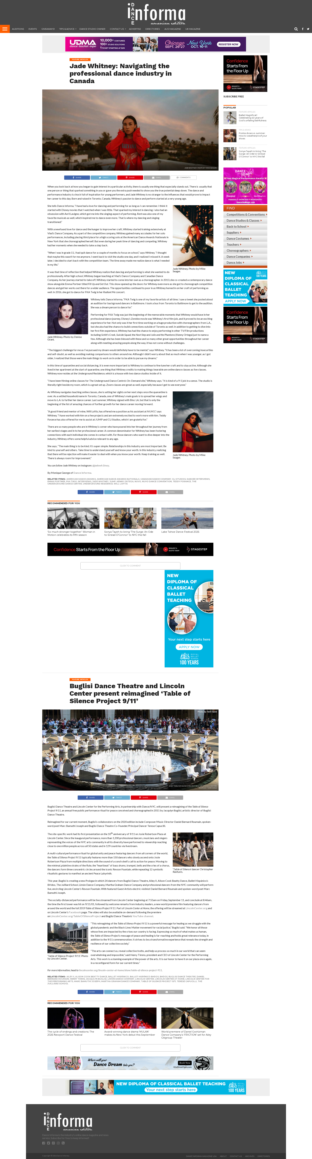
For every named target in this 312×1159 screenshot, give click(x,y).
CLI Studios (179, 479)
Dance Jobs (234, 262)
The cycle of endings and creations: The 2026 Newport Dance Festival (70, 1033)
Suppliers (233, 232)
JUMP (113, 481)
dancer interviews (198, 479)
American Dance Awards (81, 479)
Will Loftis (121, 483)
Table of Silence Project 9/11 (158, 981)
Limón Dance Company (121, 979)
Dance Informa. (82, 472)
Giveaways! (48, 29)
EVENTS (33, 29)
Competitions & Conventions (246, 214)
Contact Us (117, 29)
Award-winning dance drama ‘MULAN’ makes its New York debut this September (129, 1033)
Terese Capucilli (187, 981)
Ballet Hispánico (118, 976)
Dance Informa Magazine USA (201, 1156)
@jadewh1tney (100, 465)
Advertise (135, 29)
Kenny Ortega (125, 481)
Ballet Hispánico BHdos (144, 976)
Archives (249, 1156)
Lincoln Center (144, 979)
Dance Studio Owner (92, 29)
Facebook (75, 912)
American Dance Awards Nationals (118, 479)
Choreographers (238, 250)
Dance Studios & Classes (243, 220)
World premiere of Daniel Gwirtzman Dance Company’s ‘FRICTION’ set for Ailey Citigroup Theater (186, 1034)
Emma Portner (56, 481)
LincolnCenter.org (196, 908)
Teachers (233, 244)
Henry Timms (77, 979)
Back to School (236, 226)
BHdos (164, 976)
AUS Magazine (172, 29)
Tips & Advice (66, 29)
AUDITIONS (18, 29)
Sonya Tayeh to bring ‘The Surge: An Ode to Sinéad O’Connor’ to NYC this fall (128, 533)
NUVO (138, 481)
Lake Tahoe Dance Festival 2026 (180, 531)
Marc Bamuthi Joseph (87, 981)
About (223, 1156)
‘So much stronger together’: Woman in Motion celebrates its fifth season (71, 533)
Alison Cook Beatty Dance (91, 976)
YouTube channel (143, 916)
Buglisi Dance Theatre (182, 976)
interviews (84, 481)
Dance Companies (238, 256)
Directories (152, 29)
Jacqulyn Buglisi (96, 979)
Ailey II (70, 976)
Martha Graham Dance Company (120, 981)
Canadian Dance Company (155, 479)
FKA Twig (71, 481)
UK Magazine (192, 29)
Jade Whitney (100, 481)
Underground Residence (98, 483)
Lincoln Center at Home (169, 979)
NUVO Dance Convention (157, 481)
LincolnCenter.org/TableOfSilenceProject (76, 916)
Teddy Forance (182, 481)
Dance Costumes (238, 238)
